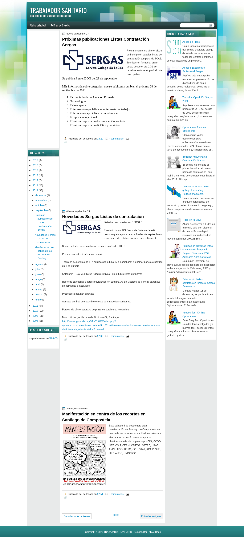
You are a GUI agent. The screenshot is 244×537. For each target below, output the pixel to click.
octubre (39, 205)
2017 (35, 165)
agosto (39, 264)
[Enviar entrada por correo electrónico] (127, 138)
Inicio (116, 514)
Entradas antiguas (151, 516)
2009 (35, 315)
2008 (35, 320)
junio (38, 274)
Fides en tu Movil (191, 219)
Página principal (38, 25)
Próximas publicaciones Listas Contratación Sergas (105, 42)
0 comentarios (116, 494)
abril (37, 284)
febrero (39, 294)
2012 (35, 190)
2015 (35, 175)
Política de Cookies (60, 25)
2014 (35, 180)
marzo (38, 289)
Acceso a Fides (191, 41)
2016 (35, 170)
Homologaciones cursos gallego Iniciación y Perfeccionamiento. (195, 190)
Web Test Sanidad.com (53, 338)
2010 (35, 310)
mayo (38, 279)
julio (37, 269)
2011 (35, 305)
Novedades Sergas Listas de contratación (103, 216)
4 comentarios (116, 138)
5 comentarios (116, 336)
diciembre (40, 195)
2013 (35, 185)
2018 (35, 160)
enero (38, 299)
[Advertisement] (94, 181)
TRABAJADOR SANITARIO (58, 10)
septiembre (41, 210)
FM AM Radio (154, 532)
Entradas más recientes (77, 516)
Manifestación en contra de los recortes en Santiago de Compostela (103, 417)
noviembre (41, 200)
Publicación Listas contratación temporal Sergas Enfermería (198, 283)
